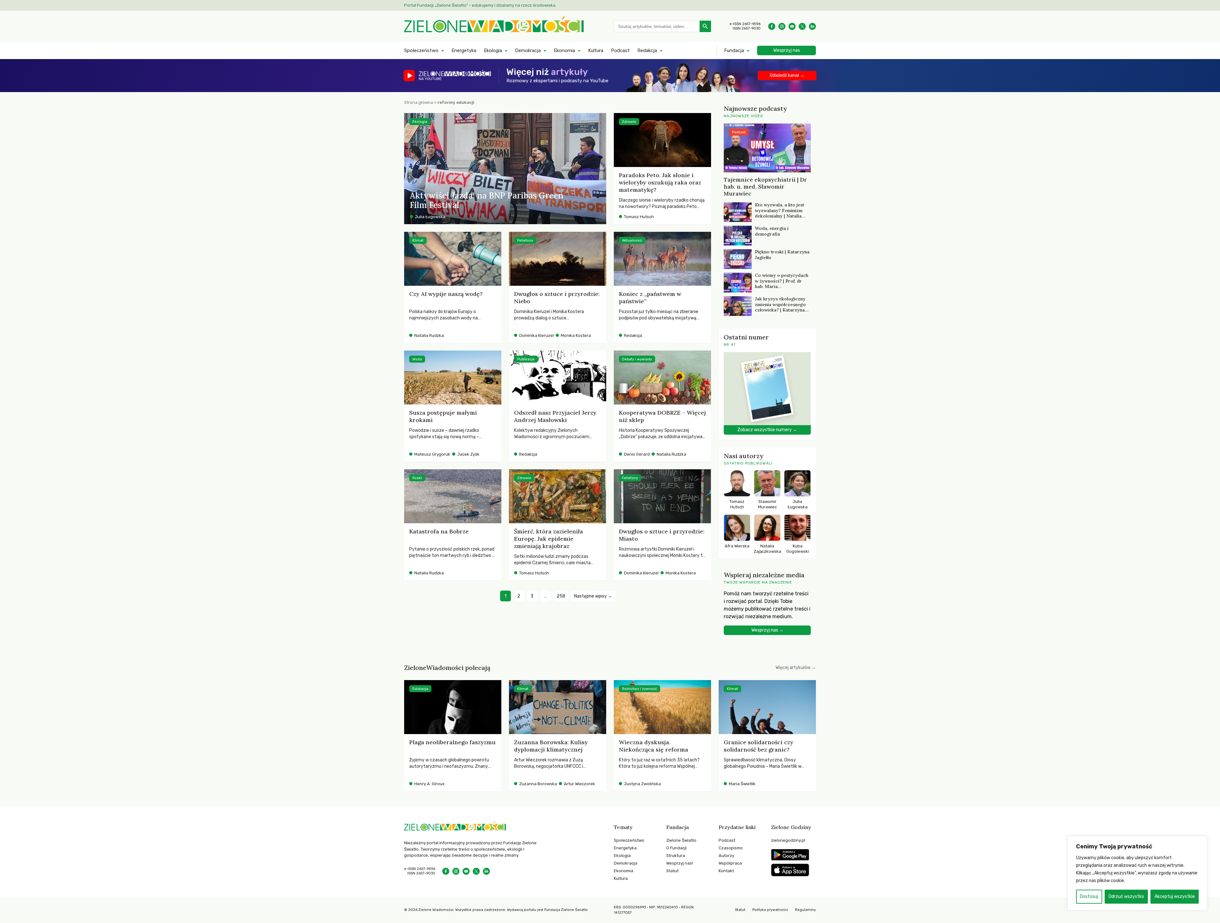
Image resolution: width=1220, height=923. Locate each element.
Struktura (675, 855)
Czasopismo (731, 848)
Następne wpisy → (593, 596)
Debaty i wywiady (637, 359)
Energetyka (463, 50)
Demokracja (528, 50)
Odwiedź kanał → (787, 75)
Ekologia (493, 50)
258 (561, 596)
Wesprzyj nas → (767, 630)
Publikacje (526, 359)
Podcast (620, 50)
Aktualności (632, 240)
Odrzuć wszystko (1126, 896)
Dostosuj (1089, 896)
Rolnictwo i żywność (639, 689)
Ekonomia (564, 50)
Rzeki (417, 478)
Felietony (525, 240)
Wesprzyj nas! (679, 863)
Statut (672, 870)
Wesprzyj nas (786, 50)
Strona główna (418, 102)
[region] (1137, 873)
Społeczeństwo (421, 50)
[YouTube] (792, 26)
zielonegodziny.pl (788, 840)
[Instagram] (781, 26)
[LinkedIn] (812, 26)
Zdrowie (629, 122)
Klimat (418, 240)
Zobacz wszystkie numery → (767, 429)
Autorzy (726, 855)
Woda (417, 359)
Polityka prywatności (770, 910)
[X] (802, 26)
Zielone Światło (681, 840)
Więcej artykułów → (796, 667)
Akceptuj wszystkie (1175, 896)
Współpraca (730, 863)
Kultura (595, 50)
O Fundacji (676, 848)
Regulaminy (805, 910)
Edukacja (420, 689)
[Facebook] (771, 26)
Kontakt (726, 870)
